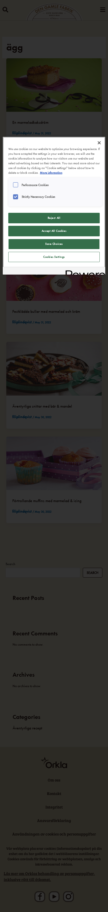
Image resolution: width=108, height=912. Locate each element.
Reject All (54, 218)
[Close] (99, 142)
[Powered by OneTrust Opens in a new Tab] (84, 271)
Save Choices (54, 244)
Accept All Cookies (54, 231)
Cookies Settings (54, 257)
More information (51, 173)
